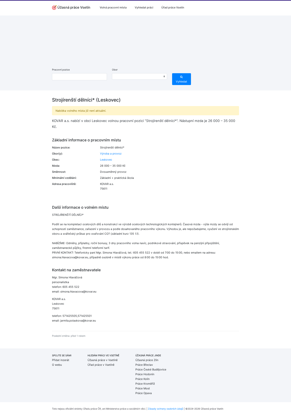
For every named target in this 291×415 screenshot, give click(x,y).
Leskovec (106, 159)
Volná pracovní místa (113, 7)
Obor (115, 69)
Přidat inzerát (60, 360)
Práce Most (142, 388)
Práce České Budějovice (150, 369)
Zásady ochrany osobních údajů (165, 408)
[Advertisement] (145, 39)
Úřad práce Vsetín (172, 7)
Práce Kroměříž (145, 383)
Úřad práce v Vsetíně (101, 364)
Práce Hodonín (144, 374)
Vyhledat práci (144, 7)
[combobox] (139, 76)
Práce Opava (143, 393)
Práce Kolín (142, 379)
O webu (57, 364)
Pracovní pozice (61, 69)
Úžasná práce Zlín (146, 360)
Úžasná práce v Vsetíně (103, 360)
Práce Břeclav (144, 364)
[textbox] (119, 76)
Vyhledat (181, 81)
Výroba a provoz (111, 153)
